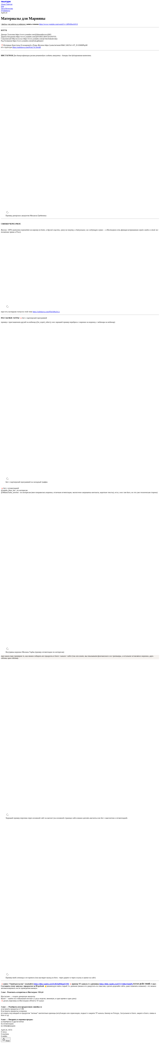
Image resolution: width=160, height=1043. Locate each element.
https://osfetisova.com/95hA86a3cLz (46, 312)
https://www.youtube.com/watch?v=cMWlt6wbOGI (58, 24)
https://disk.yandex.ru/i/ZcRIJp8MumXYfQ (51, 984)
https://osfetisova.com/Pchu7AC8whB (26, 47)
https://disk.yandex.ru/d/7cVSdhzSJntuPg (116, 984)
